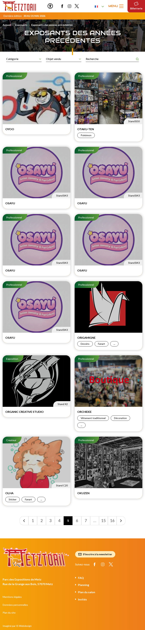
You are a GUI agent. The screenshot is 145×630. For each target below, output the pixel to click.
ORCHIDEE (84, 411)
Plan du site (9, 612)
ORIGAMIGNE (86, 337)
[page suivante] (121, 520)
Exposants (21, 24)
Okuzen (83, 493)
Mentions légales (12, 596)
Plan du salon (86, 592)
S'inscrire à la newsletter (97, 554)
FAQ (81, 577)
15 (103, 520)
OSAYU (10, 203)
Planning (83, 584)
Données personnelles (15, 604)
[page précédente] (24, 520)
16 (112, 520)
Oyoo (9, 129)
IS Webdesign (24, 625)
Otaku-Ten (85, 129)
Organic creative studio (24, 411)
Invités (82, 599)
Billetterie (136, 8)
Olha (9, 493)
